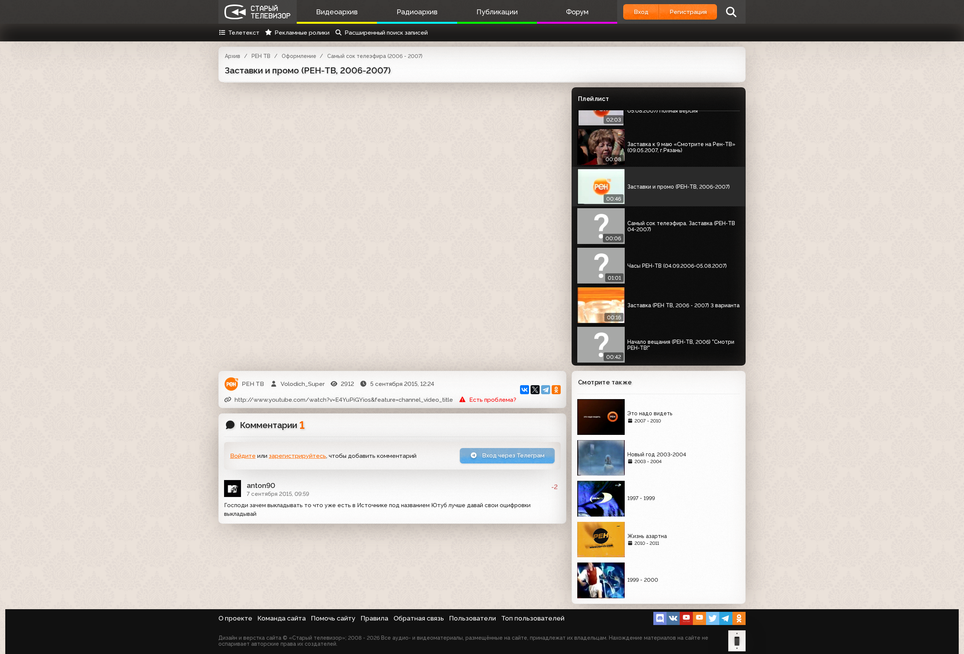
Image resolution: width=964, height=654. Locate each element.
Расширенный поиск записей (386, 32)
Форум (577, 12)
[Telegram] (545, 389)
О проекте (235, 618)
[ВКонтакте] (524, 389)
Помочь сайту (333, 618)
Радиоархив (417, 12)
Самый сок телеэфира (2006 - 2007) (375, 56)
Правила (374, 618)
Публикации (497, 12)
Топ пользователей (532, 618)
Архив (232, 56)
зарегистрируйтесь (297, 455)
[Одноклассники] (556, 389)
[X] (535, 389)
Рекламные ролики (302, 32)
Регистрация (688, 11)
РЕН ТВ (261, 56)
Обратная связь (419, 618)
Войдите (243, 455)
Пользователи (472, 618)
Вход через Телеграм (512, 455)
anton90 (261, 485)
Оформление (299, 56)
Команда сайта (282, 618)
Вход (641, 11)
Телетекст (243, 32)
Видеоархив (337, 12)
